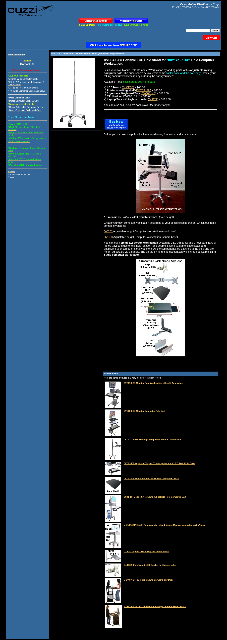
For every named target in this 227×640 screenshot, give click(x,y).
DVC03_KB (148, 93)
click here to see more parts (139, 81)
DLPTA (153, 99)
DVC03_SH (143, 90)
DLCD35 (128, 87)
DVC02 (108, 231)
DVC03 (108, 237)
